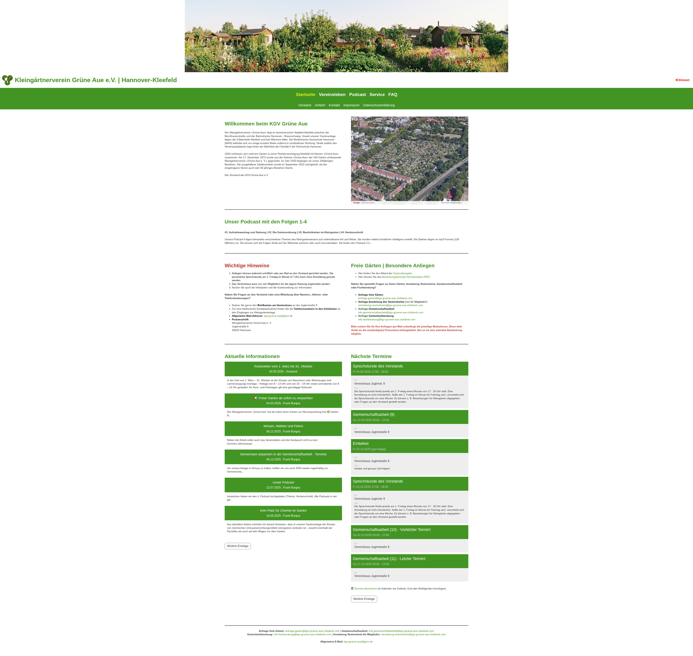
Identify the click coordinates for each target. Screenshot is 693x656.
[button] (409, 385)
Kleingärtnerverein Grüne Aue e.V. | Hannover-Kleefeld (96, 79)
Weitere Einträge (238, 546)
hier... (369, 242)
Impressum (351, 105)
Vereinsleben (332, 94)
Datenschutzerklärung (379, 105)
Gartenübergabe (402, 273)
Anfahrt (320, 105)
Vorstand (304, 105)
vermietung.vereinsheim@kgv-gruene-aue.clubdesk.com (390, 305)
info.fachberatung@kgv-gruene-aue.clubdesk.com (386, 319)
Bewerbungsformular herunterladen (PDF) (406, 276)
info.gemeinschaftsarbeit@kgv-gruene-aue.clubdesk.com (390, 312)
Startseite (305, 94)
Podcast (357, 94)
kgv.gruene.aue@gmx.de (278, 315)
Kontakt (334, 105)
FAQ (392, 94)
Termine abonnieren (365, 588)
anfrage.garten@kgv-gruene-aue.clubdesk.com (385, 298)
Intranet (684, 80)
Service (377, 94)
